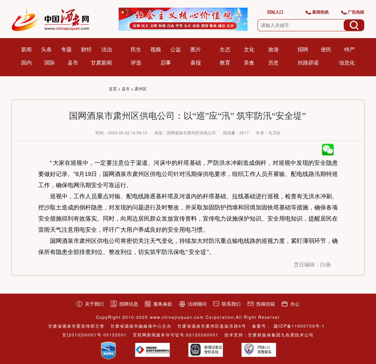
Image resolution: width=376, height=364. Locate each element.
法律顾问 (197, 303)
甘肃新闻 (101, 62)
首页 (113, 89)
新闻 (26, 49)
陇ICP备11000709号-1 (299, 326)
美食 (249, 62)
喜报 (195, 62)
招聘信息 (128, 303)
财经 (86, 49)
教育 (225, 62)
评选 (136, 62)
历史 (273, 62)
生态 (225, 49)
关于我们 (94, 303)
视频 (155, 49)
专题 (66, 49)
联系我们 (231, 303)
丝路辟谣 (308, 62)
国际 (49, 62)
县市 (73, 62)
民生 (136, 49)
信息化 (347, 62)
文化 (249, 49)
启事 (165, 62)
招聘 (303, 49)
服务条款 (162, 303)
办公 (295, 303)
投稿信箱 (265, 303)
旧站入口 (275, 12)
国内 (26, 62)
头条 (46, 49)
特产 (349, 49)
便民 (326, 49)
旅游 (273, 49)
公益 (175, 49)
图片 (195, 49)
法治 (106, 49)
